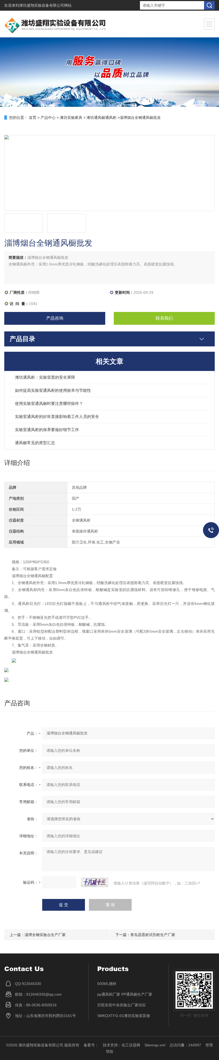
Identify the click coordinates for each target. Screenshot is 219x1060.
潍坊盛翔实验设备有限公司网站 (45, 5)
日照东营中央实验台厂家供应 (121, 1005)
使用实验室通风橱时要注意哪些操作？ (49, 403)
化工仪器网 (131, 1045)
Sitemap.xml (154, 1045)
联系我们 (164, 318)
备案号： (91, 1045)
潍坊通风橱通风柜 (101, 117)
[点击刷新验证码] (94, 882)
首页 (32, 117)
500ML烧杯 (106, 983)
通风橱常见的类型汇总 (35, 442)
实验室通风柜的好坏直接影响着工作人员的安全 (57, 416)
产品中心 (48, 117)
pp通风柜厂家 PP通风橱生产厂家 (124, 994)
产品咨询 (54, 318)
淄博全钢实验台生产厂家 (45, 935)
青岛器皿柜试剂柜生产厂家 (152, 935)
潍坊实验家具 (71, 117)
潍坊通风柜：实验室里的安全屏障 (45, 377)
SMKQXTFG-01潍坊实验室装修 (123, 1016)
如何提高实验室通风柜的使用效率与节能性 (53, 390)
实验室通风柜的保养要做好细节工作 (47, 429)
